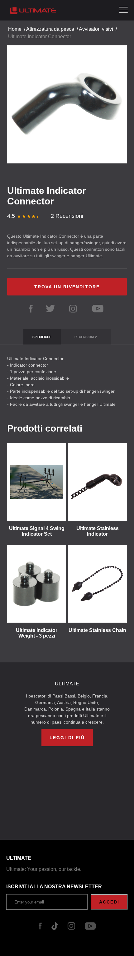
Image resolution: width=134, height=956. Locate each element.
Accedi (109, 901)
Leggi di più (67, 737)
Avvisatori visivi (96, 29)
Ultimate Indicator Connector (39, 36)
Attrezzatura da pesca (50, 29)
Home (15, 29)
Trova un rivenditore (67, 286)
